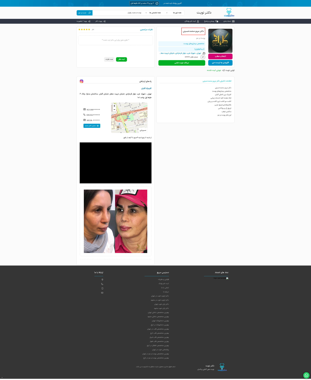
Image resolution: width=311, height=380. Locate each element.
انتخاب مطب (220, 56)
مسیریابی (143, 130)
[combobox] (174, 12)
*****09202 (93, 115)
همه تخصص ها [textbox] (155, 13)
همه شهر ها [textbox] (177, 13)
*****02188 (93, 110)
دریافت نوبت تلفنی (181, 62)
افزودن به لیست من (220, 62)
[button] (128, 117)
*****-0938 (93, 120)
